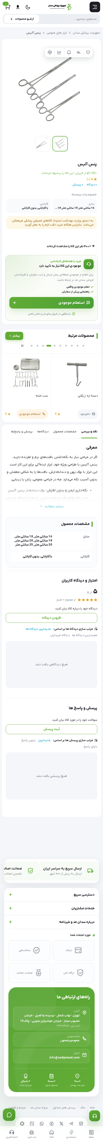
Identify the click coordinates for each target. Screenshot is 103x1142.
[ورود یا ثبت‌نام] (18, 7)
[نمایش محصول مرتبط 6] (60, 346)
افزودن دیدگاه (51, 618)
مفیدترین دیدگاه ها (84, 635)
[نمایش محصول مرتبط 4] (49, 346)
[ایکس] (61, 1123)
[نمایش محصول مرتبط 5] (54, 346)
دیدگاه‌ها (42, 432)
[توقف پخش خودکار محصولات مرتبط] (22, 345)
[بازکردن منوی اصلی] (95, 7)
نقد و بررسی (89, 432)
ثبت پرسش (51, 729)
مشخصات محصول (64, 432)
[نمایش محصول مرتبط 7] (66, 346)
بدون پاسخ (28, 740)
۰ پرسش (77, 185)
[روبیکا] (22, 1123)
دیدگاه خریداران (60, 635)
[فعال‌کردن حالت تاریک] (28, 7)
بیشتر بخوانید (54, 506)
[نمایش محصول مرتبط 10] (83, 346)
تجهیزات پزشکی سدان (86, 33)
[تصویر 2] (43, 143)
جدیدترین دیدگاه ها (38, 629)
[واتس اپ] (41, 1123)
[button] (51, 88)
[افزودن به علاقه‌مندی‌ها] (88, 52)
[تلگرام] (71, 1123)
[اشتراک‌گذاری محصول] (78, 52)
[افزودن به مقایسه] (49, 52)
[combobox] (51, 19)
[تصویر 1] (60, 143)
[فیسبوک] (51, 1123)
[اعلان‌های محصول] (69, 52)
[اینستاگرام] (81, 1123)
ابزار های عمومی (57, 33)
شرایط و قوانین (17, 1108)
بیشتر (16, 336)
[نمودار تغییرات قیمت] (59, 52)
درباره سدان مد (39, 1108)
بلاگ (82, 1108)
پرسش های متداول (64, 1108)
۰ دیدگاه (91, 185)
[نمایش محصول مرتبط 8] (72, 346)
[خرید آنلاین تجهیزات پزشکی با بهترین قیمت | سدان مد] (60, 7)
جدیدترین (44, 740)
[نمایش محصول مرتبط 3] (43, 346)
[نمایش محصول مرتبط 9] (77, 346)
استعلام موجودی (71, 302)
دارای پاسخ (90, 747)
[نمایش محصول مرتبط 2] (37, 346)
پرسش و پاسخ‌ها (22, 432)
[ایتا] (32, 1123)
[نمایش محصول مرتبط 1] (31, 346)
